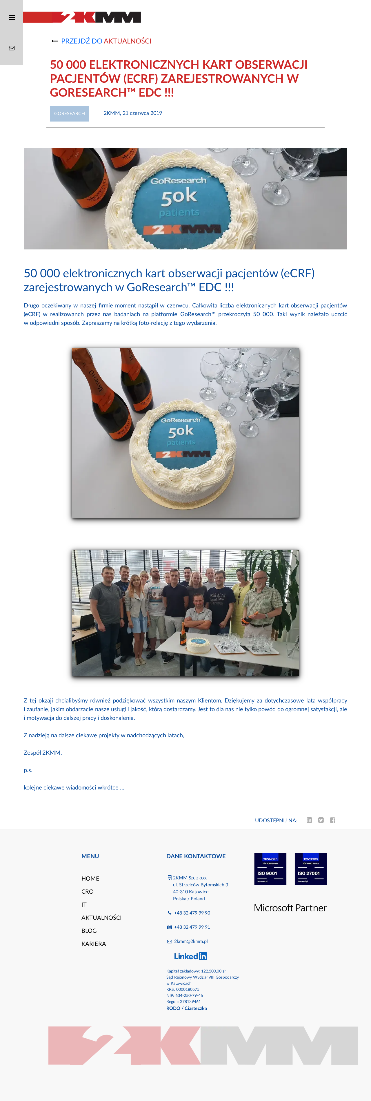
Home (90, 879)
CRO (87, 892)
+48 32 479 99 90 (192, 913)
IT (84, 905)
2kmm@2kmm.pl (191, 941)
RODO (173, 1008)
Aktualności (101, 918)
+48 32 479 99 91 (192, 927)
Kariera (93, 944)
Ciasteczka (196, 1008)
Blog (89, 931)
